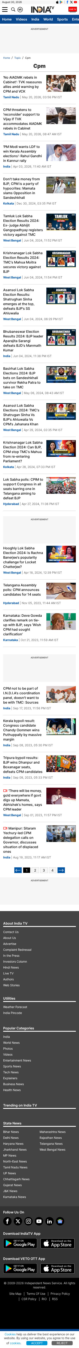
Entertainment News (17, 1060)
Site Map (15, 1293)
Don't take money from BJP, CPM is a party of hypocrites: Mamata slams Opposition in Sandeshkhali (21, 188)
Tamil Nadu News (15, 1167)
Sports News (12, 1066)
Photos (8, 1048)
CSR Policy (28, 1299)
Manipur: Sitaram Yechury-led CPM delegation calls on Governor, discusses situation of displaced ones (20, 840)
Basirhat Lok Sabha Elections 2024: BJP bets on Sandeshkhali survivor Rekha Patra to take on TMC (22, 377)
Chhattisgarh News (16, 1179)
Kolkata (8, 203)
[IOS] (57, 2)
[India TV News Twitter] (71, 2)
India (35, 19)
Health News (12, 1090)
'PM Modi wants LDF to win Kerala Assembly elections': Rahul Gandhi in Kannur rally (22, 154)
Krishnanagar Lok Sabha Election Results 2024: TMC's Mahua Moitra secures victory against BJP (23, 262)
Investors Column (15, 961)
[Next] (61, 870)
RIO (44, 1299)
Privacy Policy (60, 1293)
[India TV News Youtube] (75, 2)
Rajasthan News (51, 1137)
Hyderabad (11, 504)
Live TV (8, 973)
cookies (15, 1343)
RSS (55, 1299)
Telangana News (51, 1143)
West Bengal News (52, 1149)
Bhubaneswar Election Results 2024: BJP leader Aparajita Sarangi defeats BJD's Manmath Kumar (23, 340)
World (48, 19)
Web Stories (11, 985)
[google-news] (60, 1221)
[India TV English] (42, 9)
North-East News (15, 1161)
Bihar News (11, 1132)
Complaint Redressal (17, 949)
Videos (21, 19)
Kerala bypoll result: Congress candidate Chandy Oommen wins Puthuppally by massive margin (22, 730)
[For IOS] (57, 1268)
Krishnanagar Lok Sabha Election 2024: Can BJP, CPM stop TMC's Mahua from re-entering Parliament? (23, 451)
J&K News (10, 1191)
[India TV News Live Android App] (20, 1243)
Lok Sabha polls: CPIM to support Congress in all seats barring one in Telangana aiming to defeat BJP (23, 488)
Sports (62, 19)
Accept (37, 1343)
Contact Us (11, 932)
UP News (9, 1173)
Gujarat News (12, 1185)
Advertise (9, 944)
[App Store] (57, 1243)
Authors (8, 979)
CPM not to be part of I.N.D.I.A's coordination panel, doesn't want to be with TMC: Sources (21, 695)
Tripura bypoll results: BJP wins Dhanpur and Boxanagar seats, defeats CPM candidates (23, 765)
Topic (17, 57)
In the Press (11, 955)
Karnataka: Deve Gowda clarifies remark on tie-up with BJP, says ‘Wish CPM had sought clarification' (22, 624)
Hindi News (11, 967)
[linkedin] (49, 1221)
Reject (62, 1343)
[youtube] (39, 1221)
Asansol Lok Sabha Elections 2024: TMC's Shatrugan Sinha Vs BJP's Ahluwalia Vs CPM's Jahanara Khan (21, 414)
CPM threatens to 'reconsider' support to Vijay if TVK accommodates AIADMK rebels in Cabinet (22, 119)
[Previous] (18, 870)
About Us (9, 938)
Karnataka (10, 640)
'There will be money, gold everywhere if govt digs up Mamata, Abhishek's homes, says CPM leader (22, 800)
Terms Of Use (36, 1293)
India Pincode (12, 1013)
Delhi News (11, 1137)
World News (11, 1042)
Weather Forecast (15, 1007)
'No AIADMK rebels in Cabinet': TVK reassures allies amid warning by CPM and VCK (22, 84)
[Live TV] (72, 9)
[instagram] (28, 1221)
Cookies (10, 1334)
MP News (9, 1155)
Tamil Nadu (11, 97)
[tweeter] (18, 1221)
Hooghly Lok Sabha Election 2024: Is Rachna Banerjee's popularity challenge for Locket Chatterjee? (23, 557)
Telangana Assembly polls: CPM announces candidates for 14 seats (22, 589)
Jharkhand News (15, 1149)
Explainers (10, 1078)
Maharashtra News (53, 1132)
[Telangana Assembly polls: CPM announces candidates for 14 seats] (61, 591)
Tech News (11, 1072)
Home (7, 19)
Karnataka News (14, 1197)
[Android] (61, 2)
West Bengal (12, 240)
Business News (13, 1084)
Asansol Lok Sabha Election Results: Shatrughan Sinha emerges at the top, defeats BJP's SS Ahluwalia (19, 301)
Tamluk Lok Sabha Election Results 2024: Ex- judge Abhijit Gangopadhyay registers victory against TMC (23, 225)
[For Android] (20, 1268)
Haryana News (13, 1143)
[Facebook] (7, 1221)
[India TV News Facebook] (67, 2)
